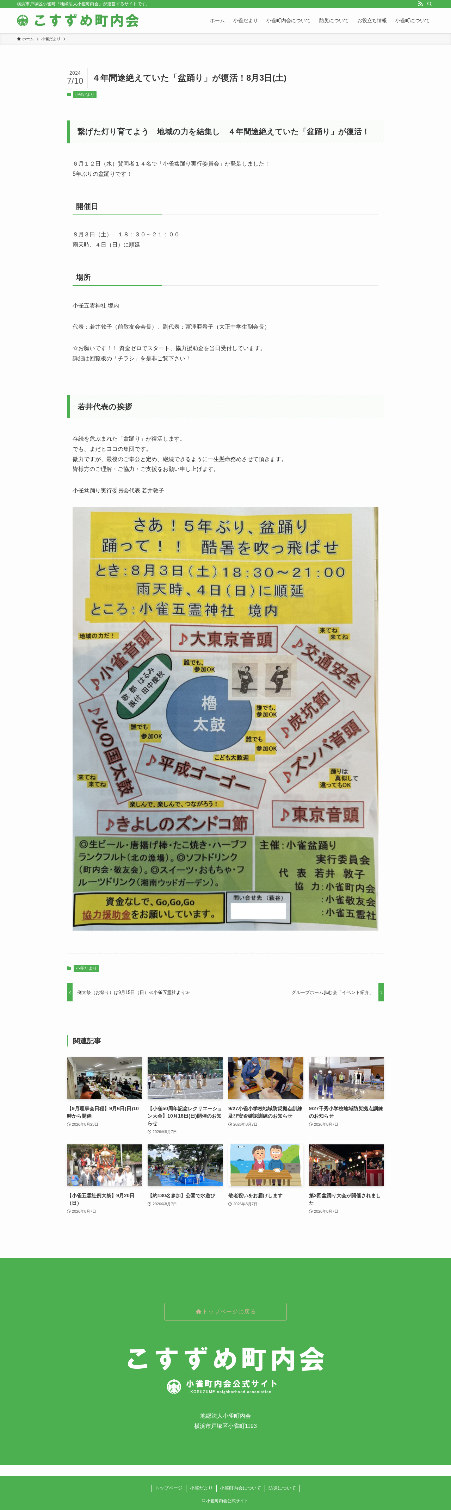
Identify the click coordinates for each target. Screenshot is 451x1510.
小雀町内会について (240, 1488)
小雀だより (84, 94)
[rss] (420, 4)
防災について (282, 1488)
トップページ (169, 1488)
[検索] (429, 4)
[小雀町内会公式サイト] (79, 20)
